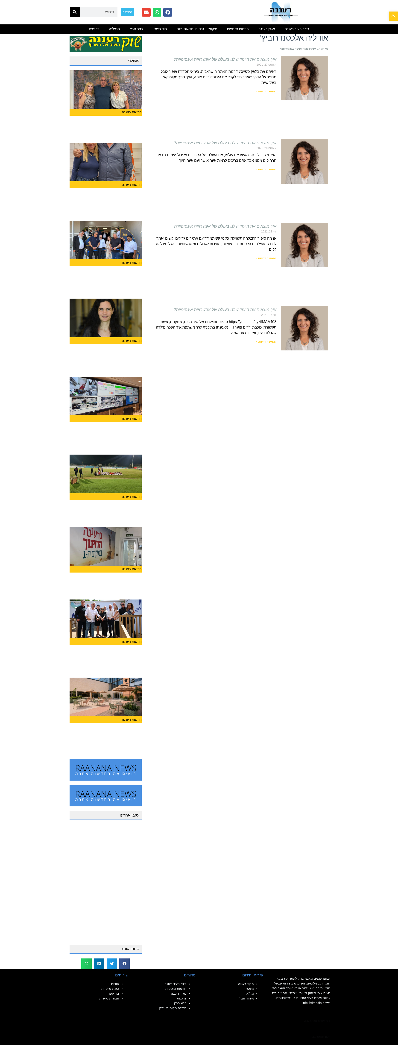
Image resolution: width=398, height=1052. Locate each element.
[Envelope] (146, 12)
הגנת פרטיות (110, 988)
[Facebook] (167, 12)
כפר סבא (136, 29)
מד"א (250, 993)
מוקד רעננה (246, 984)
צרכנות (181, 998)
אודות (115, 984)
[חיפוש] (75, 12)
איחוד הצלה (245, 998)
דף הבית (323, 48)
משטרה (248, 988)
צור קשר (113, 993)
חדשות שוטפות (238, 29)
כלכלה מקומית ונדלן (172, 1008)
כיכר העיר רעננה (297, 29)
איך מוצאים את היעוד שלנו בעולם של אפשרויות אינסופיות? (225, 59)
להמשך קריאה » (266, 91)
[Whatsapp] (157, 12)
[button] (124, 963)
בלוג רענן (180, 1003)
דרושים (94, 29)
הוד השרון (159, 29)
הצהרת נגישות (109, 998)
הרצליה (114, 29)
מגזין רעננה (266, 29)
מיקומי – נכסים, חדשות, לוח (197, 29)
